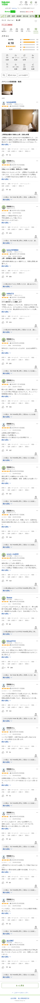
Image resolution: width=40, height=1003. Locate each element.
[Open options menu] (37, 102)
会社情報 (13, 998)
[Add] (35, 21)
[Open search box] (4, 75)
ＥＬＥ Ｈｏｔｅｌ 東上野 (11, 20)
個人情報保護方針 (23, 998)
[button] (7, 89)
